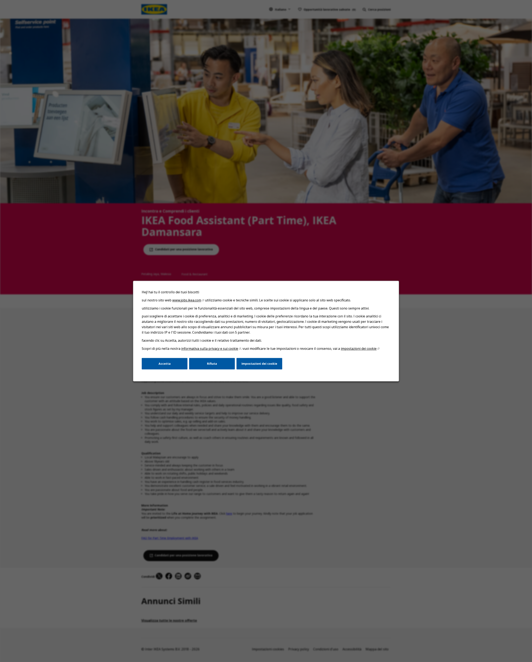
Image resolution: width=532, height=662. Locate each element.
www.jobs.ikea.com (186, 300)
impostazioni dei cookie (359, 348)
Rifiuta (212, 363)
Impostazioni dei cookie (259, 363)
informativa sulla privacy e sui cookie (209, 348)
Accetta (165, 363)
